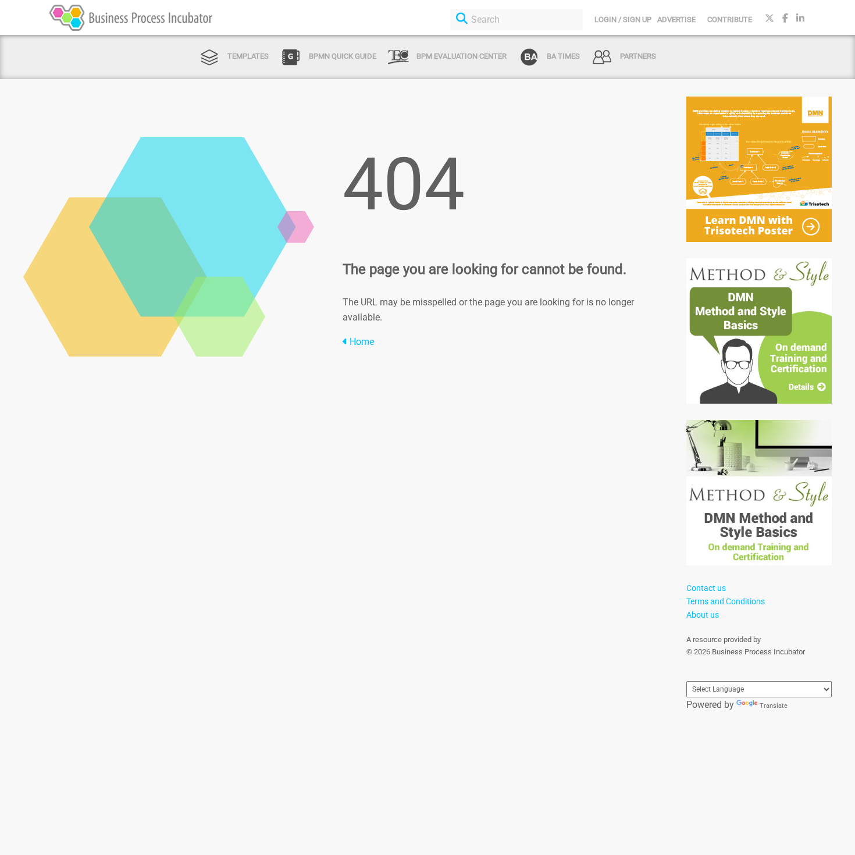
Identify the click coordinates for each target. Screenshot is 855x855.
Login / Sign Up (622, 19)
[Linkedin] (800, 18)
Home (360, 341)
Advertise (676, 19)
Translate (774, 706)
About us (702, 614)
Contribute (729, 19)
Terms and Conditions (725, 601)
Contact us (706, 588)
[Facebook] (785, 18)
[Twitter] (769, 18)
